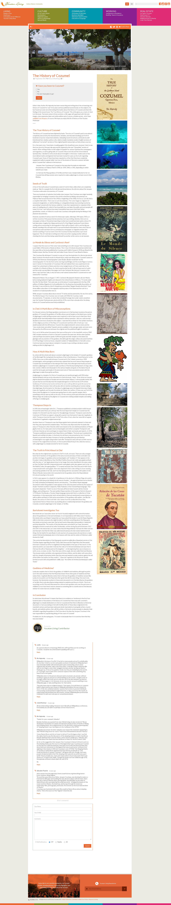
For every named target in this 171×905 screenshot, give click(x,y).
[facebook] (111, 27)
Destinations (42, 15)
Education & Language (79, 18)
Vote (38, 98)
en (127, 4)
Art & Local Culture (43, 13)
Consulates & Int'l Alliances (11, 17)
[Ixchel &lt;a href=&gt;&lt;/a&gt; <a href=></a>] (112, 382)
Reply (38, 652)
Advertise (68, 899)
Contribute (75, 899)
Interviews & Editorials (79, 13)
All (67, 842)
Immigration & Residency (113, 13)
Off (52, 842)
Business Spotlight (78, 15)
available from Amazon (40, 118)
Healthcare (6, 15)
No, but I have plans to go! (45, 94)
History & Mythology (44, 18)
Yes (38, 89)
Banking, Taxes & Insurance (114, 15)
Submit (87, 846)
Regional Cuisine (43, 17)
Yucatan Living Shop (9, 18)
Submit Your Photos (83, 899)
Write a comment (86, 640)
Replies (59, 842)
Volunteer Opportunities (79, 17)
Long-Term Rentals (146, 20)
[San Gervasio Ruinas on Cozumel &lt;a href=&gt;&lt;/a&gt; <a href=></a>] (112, 406)
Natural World (42, 20)
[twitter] (114, 27)
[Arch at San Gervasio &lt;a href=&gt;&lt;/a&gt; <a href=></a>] (112, 448)
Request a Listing (93, 899)
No (38, 91)
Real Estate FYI (145, 15)
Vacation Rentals (145, 17)
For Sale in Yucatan (146, 13)
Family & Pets (7, 13)
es (132, 4)
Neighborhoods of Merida (148, 18)
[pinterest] (117, 27)
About (63, 899)
